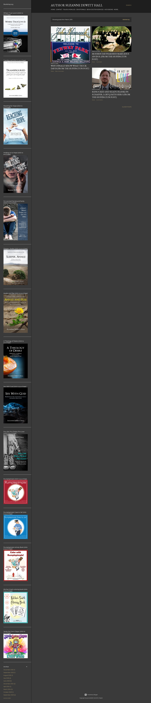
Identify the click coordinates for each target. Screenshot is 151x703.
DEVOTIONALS (81, 9)
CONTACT (59, 9)
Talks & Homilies (69, 9)
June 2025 (7, 681)
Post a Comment (59, 71)
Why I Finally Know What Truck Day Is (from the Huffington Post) (70, 67)
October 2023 (8, 692)
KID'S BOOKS (109, 9)
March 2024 (7, 689)
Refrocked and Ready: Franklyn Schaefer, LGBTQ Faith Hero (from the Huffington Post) (111, 94)
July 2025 (7, 678)
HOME (53, 9)
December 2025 (9, 670)
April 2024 (7, 686)
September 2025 (9, 672)
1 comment (99, 62)
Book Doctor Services (95, 9)
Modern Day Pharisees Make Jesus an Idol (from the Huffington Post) (110, 56)
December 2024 (9, 684)
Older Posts (126, 107)
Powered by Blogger (92, 694)
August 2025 (7, 675)
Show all (126, 19)
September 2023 (9, 695)
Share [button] (52, 71)
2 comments (99, 100)
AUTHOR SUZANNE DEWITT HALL (77, 5)
